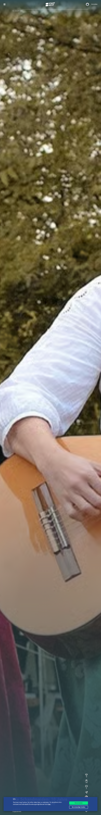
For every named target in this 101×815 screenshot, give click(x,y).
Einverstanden (79, 803)
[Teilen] (86, 792)
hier (49, 804)
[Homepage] (50, 4)
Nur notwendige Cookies (78, 807)
